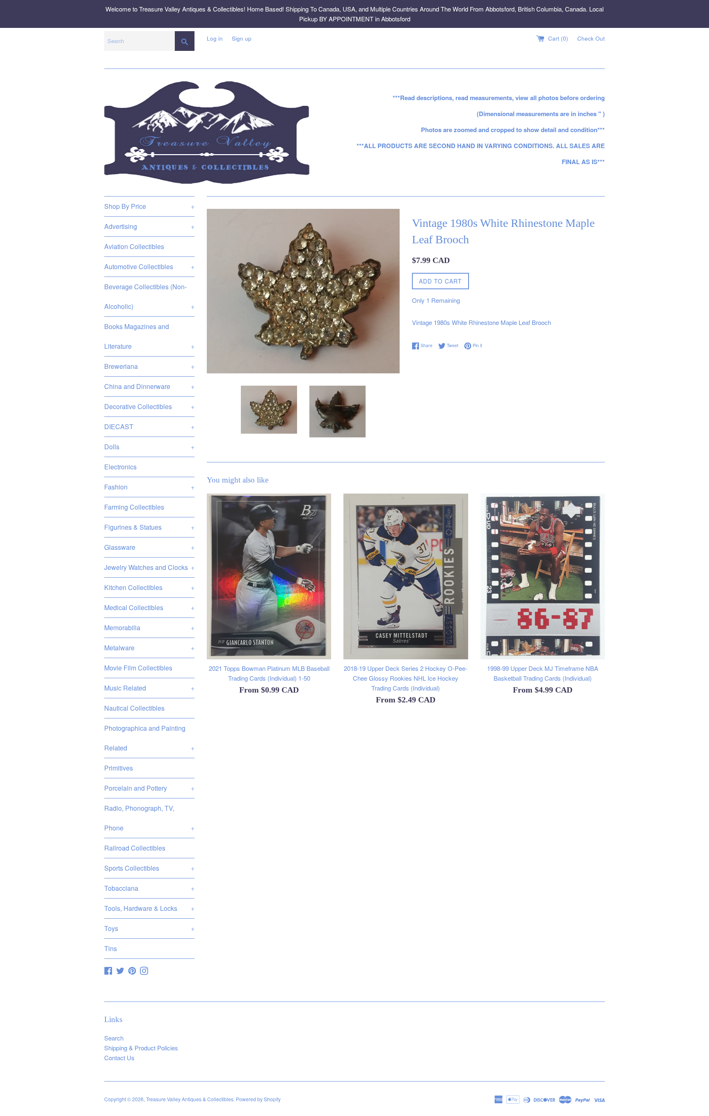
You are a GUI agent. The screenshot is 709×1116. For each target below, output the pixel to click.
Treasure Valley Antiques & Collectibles (189, 1098)
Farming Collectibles (134, 507)
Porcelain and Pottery (149, 788)
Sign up (242, 38)
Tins (110, 948)
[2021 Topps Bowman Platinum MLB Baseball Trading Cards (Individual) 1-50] (269, 576)
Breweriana (149, 366)
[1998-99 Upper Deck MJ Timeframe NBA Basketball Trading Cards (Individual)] (542, 576)
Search (114, 1038)
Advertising (149, 226)
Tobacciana (149, 888)
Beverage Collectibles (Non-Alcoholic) (149, 296)
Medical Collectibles (149, 607)
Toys (149, 928)
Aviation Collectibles (134, 246)
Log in (215, 38)
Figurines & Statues (149, 527)
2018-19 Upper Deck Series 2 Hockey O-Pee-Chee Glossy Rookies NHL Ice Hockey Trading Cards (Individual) (405, 678)
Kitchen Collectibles (149, 587)
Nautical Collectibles (134, 708)
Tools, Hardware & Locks (149, 908)
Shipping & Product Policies (141, 1047)
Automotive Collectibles (149, 266)
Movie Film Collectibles (138, 667)
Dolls (149, 446)
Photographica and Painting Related (149, 737)
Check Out (591, 38)
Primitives (118, 768)
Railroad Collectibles (134, 848)
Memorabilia (149, 627)
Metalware (149, 647)
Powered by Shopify (258, 1098)
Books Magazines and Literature (149, 336)
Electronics (120, 466)
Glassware (149, 547)
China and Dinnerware (149, 386)
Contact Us (119, 1057)
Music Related (149, 688)
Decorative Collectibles (149, 406)
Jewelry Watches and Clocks (149, 567)
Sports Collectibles (149, 868)
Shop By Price (149, 206)
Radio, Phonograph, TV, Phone (149, 817)
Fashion (149, 487)
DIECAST (149, 426)
